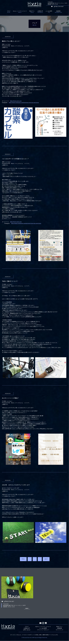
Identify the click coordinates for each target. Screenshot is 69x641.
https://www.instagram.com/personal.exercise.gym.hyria (24, 102)
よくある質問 (43, 628)
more (26, 608)
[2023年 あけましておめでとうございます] (18, 542)
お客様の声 (27, 628)
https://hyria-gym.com (16, 101)
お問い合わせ (26, 629)
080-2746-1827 (59, 6)
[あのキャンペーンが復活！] (18, 464)
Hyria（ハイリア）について (43, 626)
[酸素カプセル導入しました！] (18, 137)
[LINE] (46, 623)
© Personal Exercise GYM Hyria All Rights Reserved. (34, 637)
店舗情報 (59, 628)
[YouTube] (40, 623)
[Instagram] (43, 623)
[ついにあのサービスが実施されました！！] (18, 260)
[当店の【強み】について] (18, 377)
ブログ (27, 626)
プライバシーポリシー (43, 629)
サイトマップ (59, 629)
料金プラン (59, 626)
